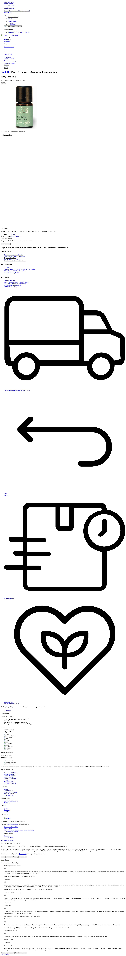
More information (7, 238)
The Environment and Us (11, 801)
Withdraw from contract (7, 840)
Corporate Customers (10, 783)
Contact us (10, 23)
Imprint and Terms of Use (11, 827)
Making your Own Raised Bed (12, 259)
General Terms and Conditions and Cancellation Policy (19, 830)
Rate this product (5, 244)
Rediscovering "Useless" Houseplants (14, 256)
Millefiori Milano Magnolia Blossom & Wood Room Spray (20, 269)
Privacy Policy (8, 828)
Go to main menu (9, 2)
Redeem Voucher (8, 795)
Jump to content (8, 3)
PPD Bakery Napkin (9, 280)
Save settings (4, 953)
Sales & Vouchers (9, 780)
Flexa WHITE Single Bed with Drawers (15, 283)
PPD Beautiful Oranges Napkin (12, 285)
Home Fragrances (16, 236)
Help (5, 15)
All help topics (11, 24)
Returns (10, 18)
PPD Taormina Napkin (10, 286)
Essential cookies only (12, 857)
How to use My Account (10, 772)
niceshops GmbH (13, 824)
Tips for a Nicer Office (10, 258)
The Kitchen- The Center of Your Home (15, 261)
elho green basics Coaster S (11, 273)
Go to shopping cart (9, 5)
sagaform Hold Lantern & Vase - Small (14, 270)
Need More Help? (9, 781)
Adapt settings (23, 857)
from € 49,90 (17, 11)
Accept (3, 857)
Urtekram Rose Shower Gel (11, 272)
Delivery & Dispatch (9, 775)
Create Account (8, 790)
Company (6, 836)
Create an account (9, 47)
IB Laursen (7, 267)
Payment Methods (9, 774)
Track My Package (9, 793)
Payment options (12, 21)
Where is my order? (13, 17)
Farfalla (5, 72)
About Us (6, 808)
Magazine (6, 802)
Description (5, 228)
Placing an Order (8, 777)
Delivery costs (11, 20)
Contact (6, 811)
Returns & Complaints (10, 778)
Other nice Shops (8, 837)
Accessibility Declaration (11, 831)
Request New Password (10, 792)
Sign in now (7, 41)
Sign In (6, 789)
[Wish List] (5, 49)
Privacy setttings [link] (8, 833)
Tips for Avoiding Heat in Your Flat (13, 255)
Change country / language (18, 821)
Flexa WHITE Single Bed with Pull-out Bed (16, 282)
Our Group (7, 810)
